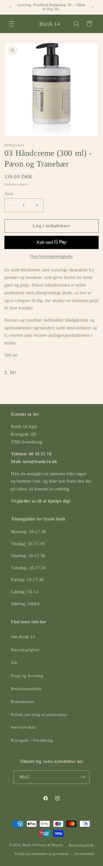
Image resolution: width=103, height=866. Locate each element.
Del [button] (13, 372)
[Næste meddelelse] (93, 7)
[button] (11, 23)
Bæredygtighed (25, 650)
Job (14, 663)
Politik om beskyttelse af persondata (41, 854)
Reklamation (23, 701)
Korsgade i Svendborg (32, 740)
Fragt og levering (27, 675)
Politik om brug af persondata (39, 714)
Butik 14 (29, 845)
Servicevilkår (23, 727)
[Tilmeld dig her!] (83, 777)
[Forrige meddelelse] (10, 7)
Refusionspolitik (26, 688)
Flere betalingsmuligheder (51, 256)
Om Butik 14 (23, 637)
